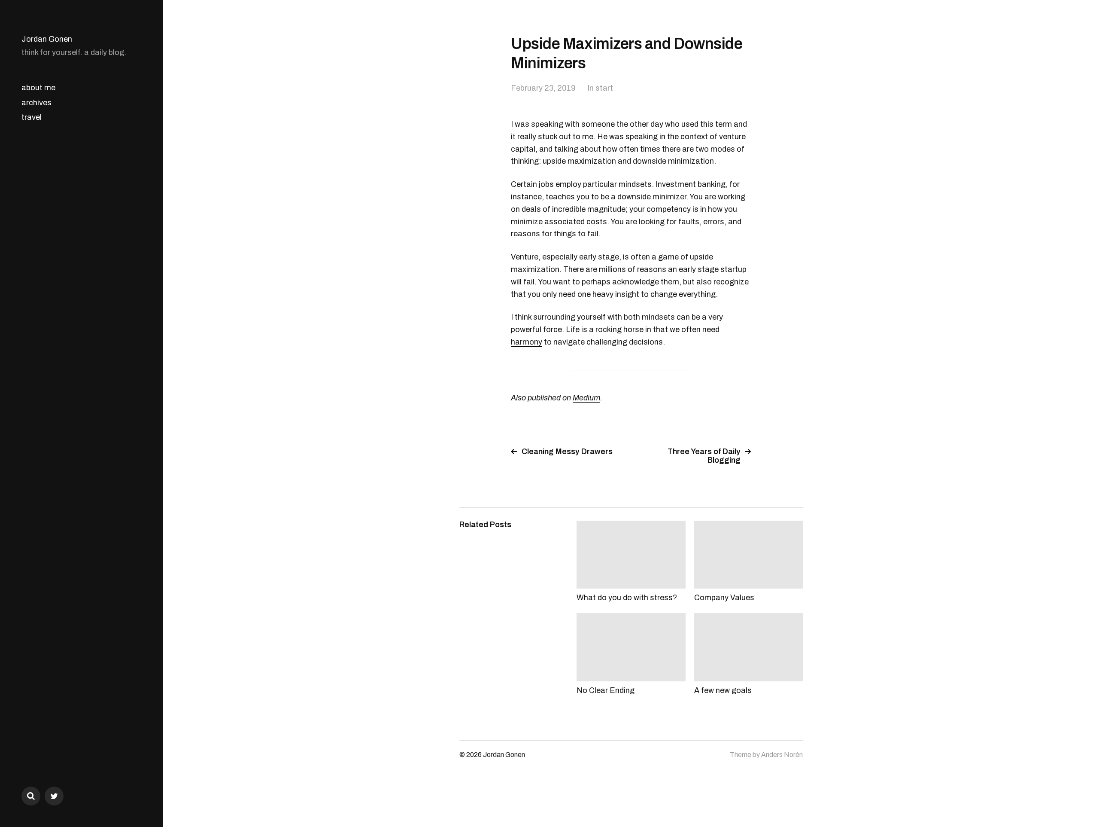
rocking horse (619, 329)
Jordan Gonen (46, 39)
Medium (586, 398)
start (604, 88)
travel (31, 117)
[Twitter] (54, 796)
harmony (526, 342)
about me (38, 87)
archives (36, 102)
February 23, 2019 (543, 88)
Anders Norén (782, 754)
